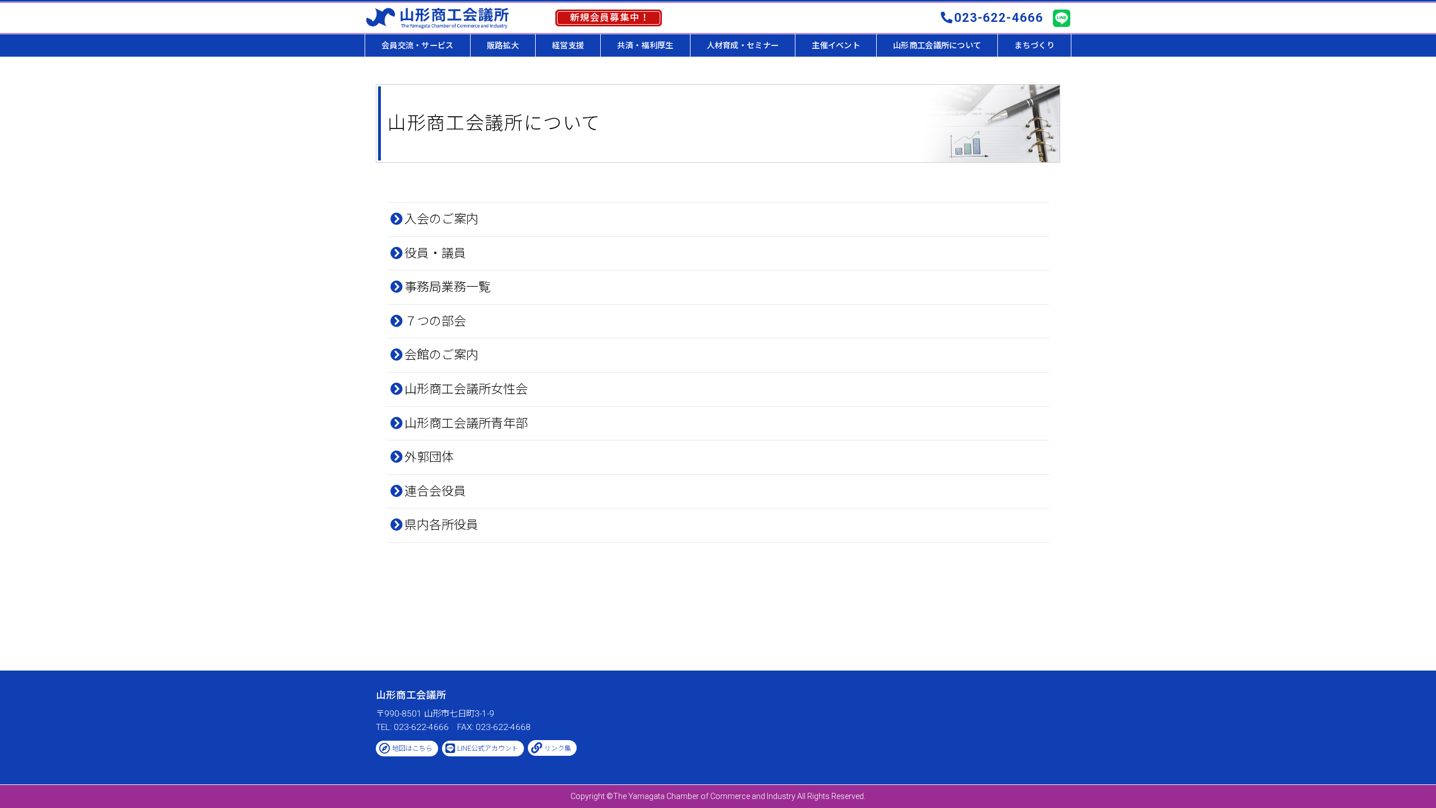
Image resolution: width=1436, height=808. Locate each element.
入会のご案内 (441, 219)
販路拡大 (503, 45)
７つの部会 (435, 321)
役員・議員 (435, 253)
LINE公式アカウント (487, 748)
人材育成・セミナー (743, 45)
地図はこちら (412, 748)
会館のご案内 (441, 355)
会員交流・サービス (417, 45)
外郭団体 (429, 457)
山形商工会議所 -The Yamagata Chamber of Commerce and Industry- (437, 18)
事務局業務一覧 (447, 287)
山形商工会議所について (937, 45)
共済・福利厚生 (645, 45)
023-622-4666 (998, 18)
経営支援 (568, 45)
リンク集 (557, 748)
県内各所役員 (441, 525)
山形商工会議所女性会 (466, 389)
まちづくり (1034, 45)
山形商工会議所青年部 (466, 423)
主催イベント (836, 45)
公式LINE (1061, 18)
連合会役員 (435, 491)
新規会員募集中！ (610, 17)
